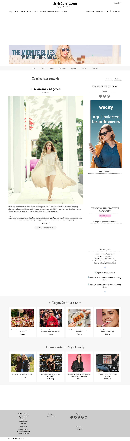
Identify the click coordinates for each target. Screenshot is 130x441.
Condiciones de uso (23, 429)
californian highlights (52, 217)
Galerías (43, 11)
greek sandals (20, 218)
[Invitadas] (107, 371)
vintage (68, 220)
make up (67, 218)
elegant (76, 217)
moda (80, 218)
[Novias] (22, 326)
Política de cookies (23, 433)
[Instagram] (113, 11)
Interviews (62, 68)
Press (51, 68)
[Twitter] (107, 11)
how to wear (32, 218)
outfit (25, 220)
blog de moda (34, 217)
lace (39, 218)
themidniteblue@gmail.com (105, 86)
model (15, 220)
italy (37, 218)
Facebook (95, 68)
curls (69, 217)
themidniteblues (62, 220)
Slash (100, 256)
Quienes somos (23, 417)
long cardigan (53, 218)
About (42, 68)
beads (25, 217)
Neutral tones (100, 258)
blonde (40, 217)
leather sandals (45, 218)
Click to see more (45, 227)
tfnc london (54, 220)
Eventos (64, 11)
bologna (44, 217)
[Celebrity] (51, 371)
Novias (29, 11)
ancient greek (14, 217)
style (50, 220)
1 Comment (45, 223)
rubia (28, 220)
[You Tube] (116, 11)
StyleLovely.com (65, 3)
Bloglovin (73, 68)
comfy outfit (64, 217)
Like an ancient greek (45, 89)
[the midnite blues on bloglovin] (105, 217)
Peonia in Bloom (100, 263)
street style (45, 220)
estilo (80, 217)
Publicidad (23, 419)
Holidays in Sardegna (99, 261)
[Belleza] (107, 326)
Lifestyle (35, 11)
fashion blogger (12, 218)
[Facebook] (105, 11)
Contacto (23, 423)
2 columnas (118, 78)
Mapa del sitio (23, 421)
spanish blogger (38, 220)
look (58, 218)
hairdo (26, 218)
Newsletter (99, 11)
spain (32, 220)
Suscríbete (79, 430)
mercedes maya (74, 218)
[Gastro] (79, 326)
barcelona (20, 217)
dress (72, 217)
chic (59, 217)
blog (29, 217)
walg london (74, 220)
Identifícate (90, 11)
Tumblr (84, 68)
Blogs (10, 11)
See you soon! (101, 254)
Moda (16, 11)
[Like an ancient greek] (45, 150)
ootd (22, 220)
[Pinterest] (110, 11)
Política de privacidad (23, 431)
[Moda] (51, 326)
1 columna (109, 78)
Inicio (33, 68)
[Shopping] (22, 371)
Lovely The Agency (54, 11)
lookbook (62, 218)
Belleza (22, 11)
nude (19, 220)
